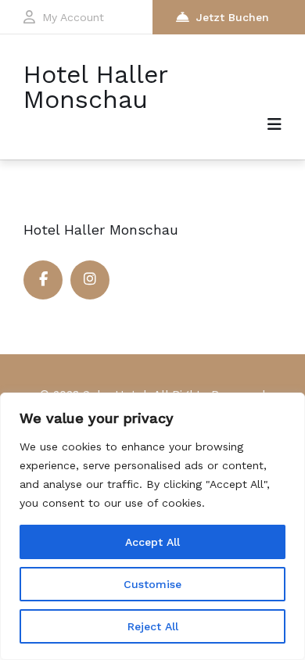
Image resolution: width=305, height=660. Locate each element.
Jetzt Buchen (232, 17)
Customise (152, 584)
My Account (73, 17)
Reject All (152, 626)
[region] (152, 526)
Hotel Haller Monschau (95, 86)
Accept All (152, 542)
